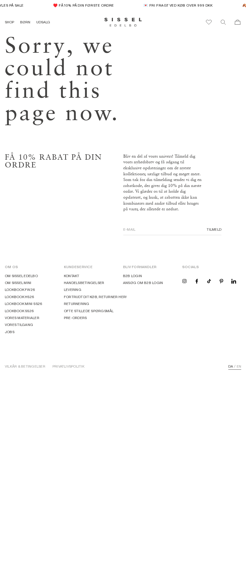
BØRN (25, 22)
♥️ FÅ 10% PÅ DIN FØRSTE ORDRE (81, 5)
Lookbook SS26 (19, 311)
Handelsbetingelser (84, 283)
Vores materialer (22, 318)
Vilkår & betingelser (25, 366)
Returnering (76, 304)
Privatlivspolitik (68, 366)
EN (239, 366)
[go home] (123, 22)
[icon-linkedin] (233, 281)
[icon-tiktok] (209, 281)
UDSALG (43, 22)
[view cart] (237, 22)
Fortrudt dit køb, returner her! (95, 297)
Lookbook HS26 (19, 297)
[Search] (223, 22)
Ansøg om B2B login (143, 283)
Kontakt (72, 276)
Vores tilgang (19, 325)
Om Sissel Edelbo (21, 276)
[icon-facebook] (196, 281)
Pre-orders (75, 318)
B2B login (132, 276)
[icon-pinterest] (221, 281)
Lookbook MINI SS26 (23, 304)
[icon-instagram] (184, 281)
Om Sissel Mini (18, 283)
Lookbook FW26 (20, 290)
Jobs (9, 332)
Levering (72, 290)
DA (230, 366)
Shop (9, 22)
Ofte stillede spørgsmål (89, 311)
